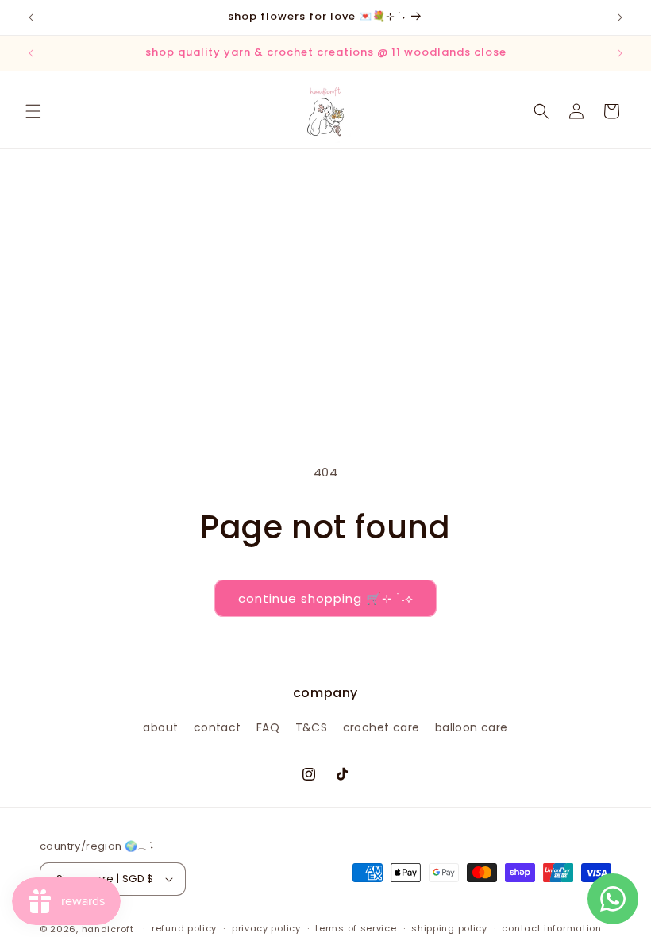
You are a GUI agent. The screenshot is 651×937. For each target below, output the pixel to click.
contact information (551, 928)
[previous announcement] (30, 17)
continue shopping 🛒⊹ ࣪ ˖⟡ (325, 598)
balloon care (471, 727)
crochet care (381, 727)
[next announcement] (620, 17)
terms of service (355, 928)
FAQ (267, 727)
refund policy (184, 928)
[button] (33, 111)
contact (217, 727)
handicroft (108, 929)
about (160, 727)
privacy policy (266, 928)
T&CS (311, 727)
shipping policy (449, 928)
